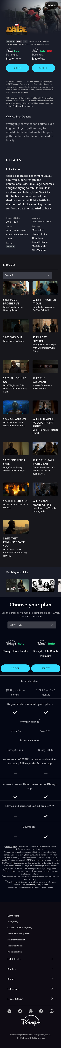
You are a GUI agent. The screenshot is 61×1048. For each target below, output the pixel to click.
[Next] (55, 585)
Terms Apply (10, 846)
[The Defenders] (43, 585)
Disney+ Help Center (38, 885)
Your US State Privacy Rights (18, 934)
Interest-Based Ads (14, 952)
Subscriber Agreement (16, 940)
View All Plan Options (18, 116)
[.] (9, 1011)
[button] (30, 959)
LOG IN (52, 5)
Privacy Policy (12, 922)
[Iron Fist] (17, 585)
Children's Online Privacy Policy (19, 928)
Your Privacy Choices (15, 946)
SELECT (18, 68)
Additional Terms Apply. (23, 106)
